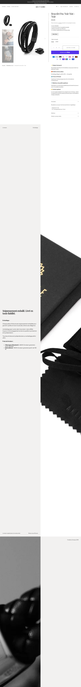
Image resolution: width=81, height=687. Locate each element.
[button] (64, 6)
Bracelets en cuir (10, 65)
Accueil (3, 65)
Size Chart (55, 34)
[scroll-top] (78, 684)
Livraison (60, 22)
